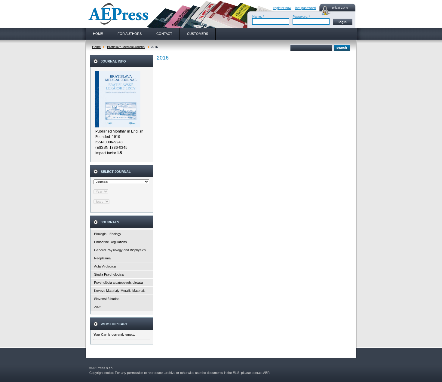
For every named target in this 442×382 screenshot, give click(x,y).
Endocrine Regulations (110, 242)
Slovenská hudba (106, 299)
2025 (97, 307)
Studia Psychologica (109, 274)
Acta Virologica (105, 266)
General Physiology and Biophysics (120, 250)
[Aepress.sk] (117, 14)
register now (282, 8)
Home (96, 47)
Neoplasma (102, 258)
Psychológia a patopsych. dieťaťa (118, 282)
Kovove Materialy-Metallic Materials (120, 290)
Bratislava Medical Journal (126, 47)
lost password (305, 8)
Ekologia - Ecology (107, 234)
